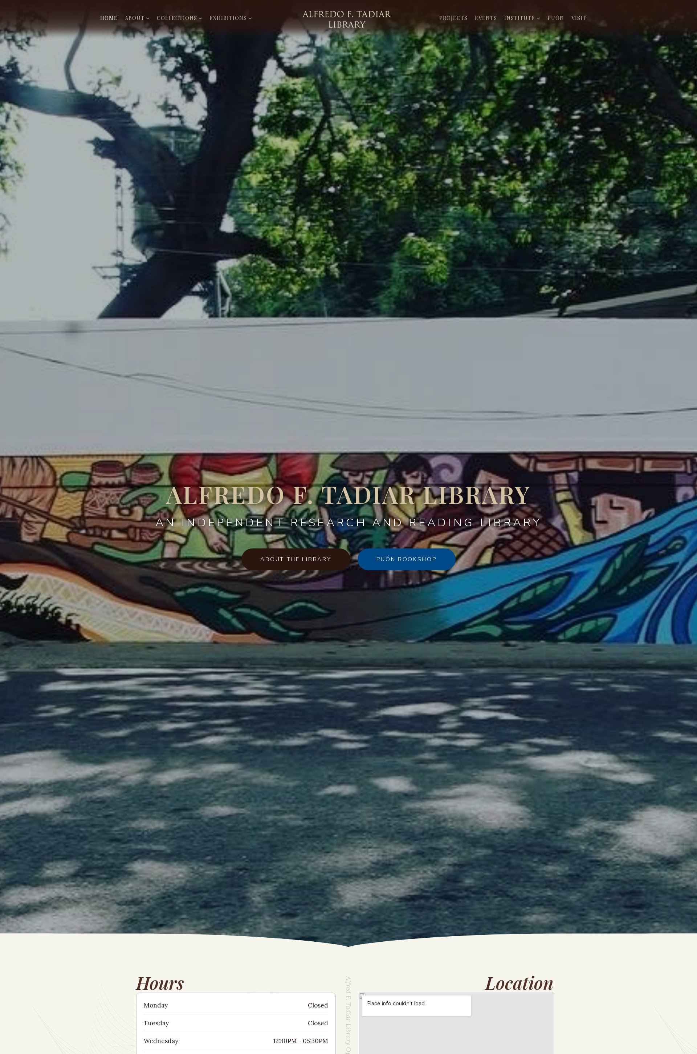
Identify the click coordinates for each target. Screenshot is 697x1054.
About (134, 17)
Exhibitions (228, 17)
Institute (519, 17)
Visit (578, 17)
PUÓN (555, 17)
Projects (453, 17)
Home (109, 17)
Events (486, 17)
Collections (177, 17)
